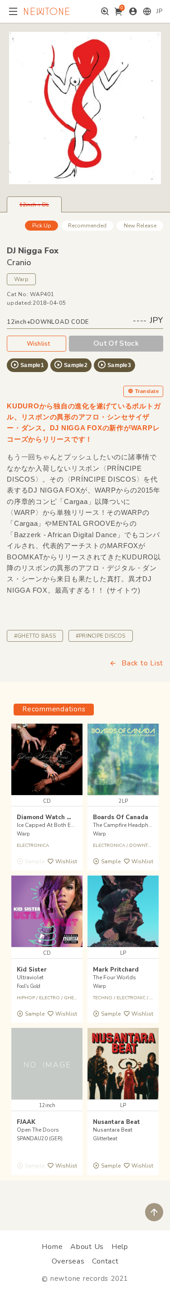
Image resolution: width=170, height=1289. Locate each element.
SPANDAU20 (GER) (40, 1138)
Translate (147, 391)
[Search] (105, 11)
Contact (105, 1261)
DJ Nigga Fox (32, 250)
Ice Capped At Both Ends (49, 825)
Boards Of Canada (120, 817)
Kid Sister (32, 970)
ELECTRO (49, 998)
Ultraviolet (30, 977)
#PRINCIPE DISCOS (101, 635)
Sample (110, 861)
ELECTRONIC (131, 998)
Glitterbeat (105, 1138)
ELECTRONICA (33, 845)
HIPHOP (26, 998)
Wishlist (38, 344)
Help (120, 1247)
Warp (21, 279)
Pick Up (41, 225)
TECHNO (102, 998)
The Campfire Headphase (125, 825)
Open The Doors (38, 1129)
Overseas (68, 1261)
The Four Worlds (114, 977)
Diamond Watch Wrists (52, 817)
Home (52, 1247)
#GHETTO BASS (35, 635)
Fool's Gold (28, 986)
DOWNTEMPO (145, 845)
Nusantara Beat (116, 1122)
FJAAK (26, 1122)
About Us (87, 1247)
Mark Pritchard (116, 970)
